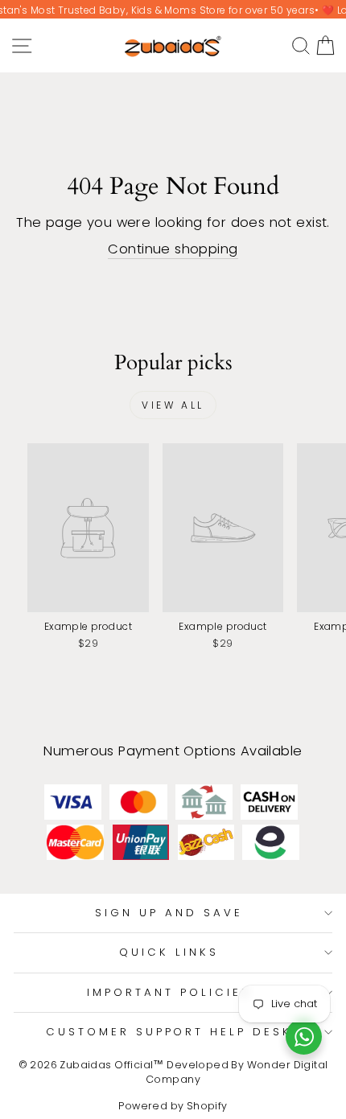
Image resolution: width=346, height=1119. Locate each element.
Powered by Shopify (172, 1106)
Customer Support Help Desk (169, 1031)
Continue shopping (172, 249)
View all (173, 405)
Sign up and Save (169, 912)
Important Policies (169, 992)
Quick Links (169, 952)
